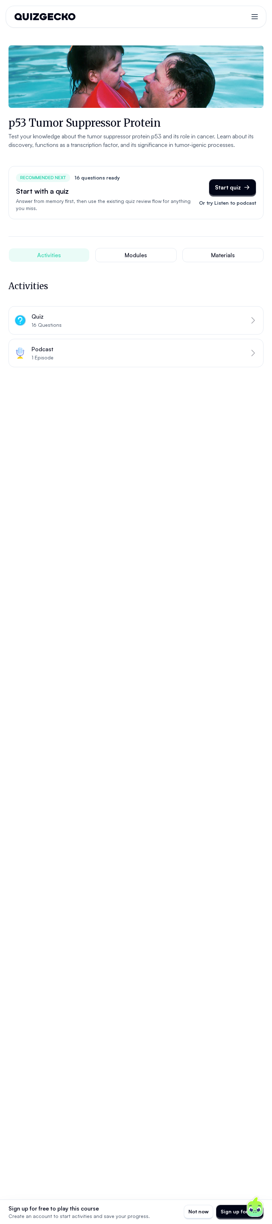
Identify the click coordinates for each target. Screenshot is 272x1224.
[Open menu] (255, 17)
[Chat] (255, 1207)
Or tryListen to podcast (227, 203)
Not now (198, 1211)
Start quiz (228, 187)
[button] (136, 320)
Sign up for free (240, 1211)
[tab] (49, 255)
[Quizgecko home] (45, 17)
